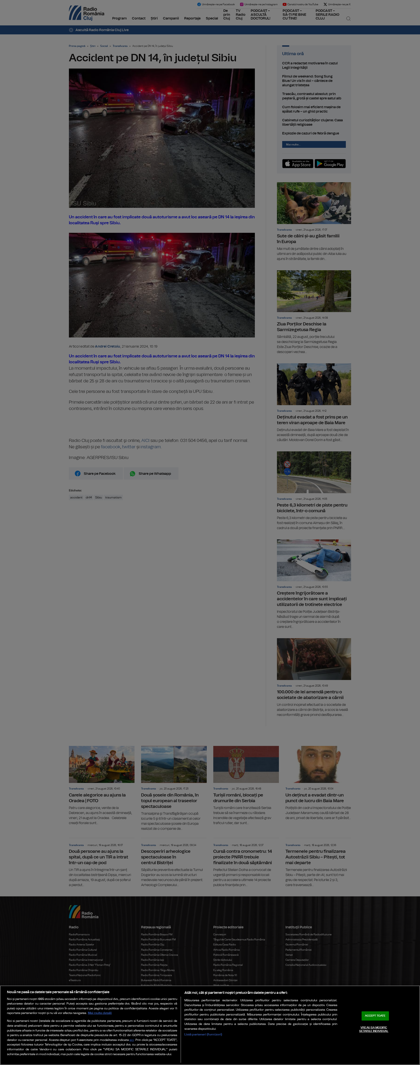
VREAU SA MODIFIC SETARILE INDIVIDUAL (373, 1029)
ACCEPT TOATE (375, 1015)
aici (132, 1040)
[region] (210, 1025)
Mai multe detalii (100, 1013)
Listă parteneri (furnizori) (203, 1034)
